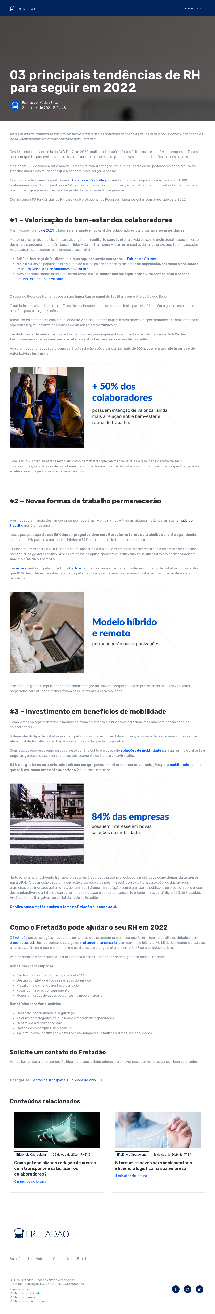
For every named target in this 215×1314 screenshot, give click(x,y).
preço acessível (22, 943)
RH (99, 1080)
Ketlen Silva (49, 103)
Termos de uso (20, 1289)
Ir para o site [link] (192, 8)
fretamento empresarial (99, 943)
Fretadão (20, 938)
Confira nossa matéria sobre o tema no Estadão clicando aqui (63, 907)
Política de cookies (22, 1297)
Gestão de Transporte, (49, 1080)
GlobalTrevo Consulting (89, 180)
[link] (22, 8)
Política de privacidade (25, 1293)
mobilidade (179, 765)
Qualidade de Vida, (82, 1080)
